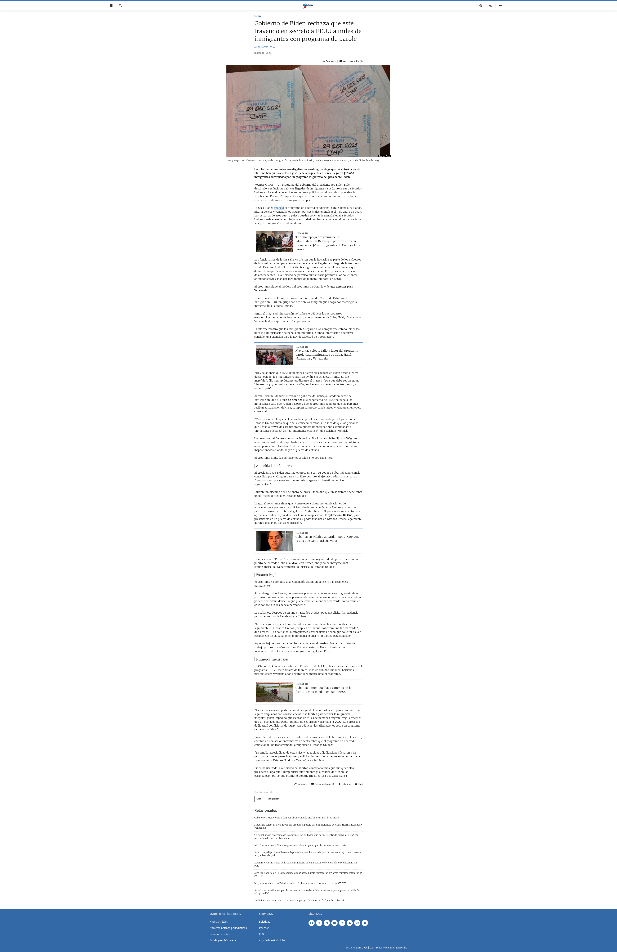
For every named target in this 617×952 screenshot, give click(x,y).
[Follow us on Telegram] (327, 923)
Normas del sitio (219, 934)
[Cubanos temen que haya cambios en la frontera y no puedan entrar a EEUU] (274, 692)
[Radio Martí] (491, 5)
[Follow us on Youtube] (334, 923)
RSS (261, 934)
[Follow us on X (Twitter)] (319, 923)
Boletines (264, 921)
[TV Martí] (500, 5)
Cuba (257, 16)
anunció (279, 207)
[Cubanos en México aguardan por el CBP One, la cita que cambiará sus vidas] (274, 541)
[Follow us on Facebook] (311, 923)
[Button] (329, 61)
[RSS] (350, 923)
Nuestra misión (219, 921)
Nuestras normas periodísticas (228, 928)
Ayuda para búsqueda (223, 940)
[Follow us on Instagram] (342, 923)
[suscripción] (365, 923)
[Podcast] (481, 5)
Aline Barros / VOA (264, 46)
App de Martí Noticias (272, 940)
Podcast (264, 928)
